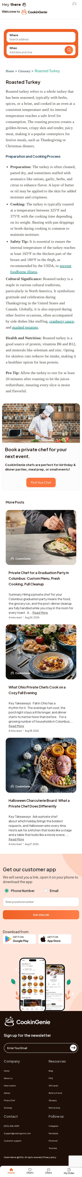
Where (14, 35)
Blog (51, 1071)
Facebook (53, 1133)
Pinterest (53, 1141)
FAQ (51, 1078)
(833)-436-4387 (11, 1126)
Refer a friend (55, 1093)
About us (8, 1078)
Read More (40, 613)
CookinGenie (10, 1157)
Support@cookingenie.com (17, 1133)
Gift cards (53, 1086)
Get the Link (41, 914)
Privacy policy (49, 1157)
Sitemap (8, 1108)
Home (10, 71)
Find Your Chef (41, 482)
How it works (10, 1086)
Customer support (12, 1141)
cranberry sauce (61, 321)
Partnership (54, 1108)
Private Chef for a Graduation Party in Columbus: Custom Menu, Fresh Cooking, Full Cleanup (39, 578)
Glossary (24, 71)
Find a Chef (9, 1100)
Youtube (53, 1148)
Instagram (53, 1126)
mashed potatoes (25, 327)
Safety (7, 1093)
